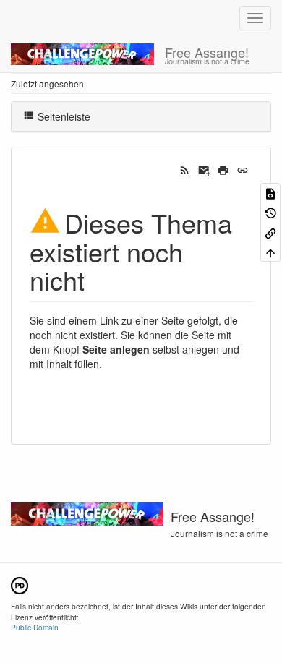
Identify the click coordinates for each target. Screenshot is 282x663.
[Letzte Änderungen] (185, 169)
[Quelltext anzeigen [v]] (270, 193)
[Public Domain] (19, 584)
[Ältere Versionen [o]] (270, 212)
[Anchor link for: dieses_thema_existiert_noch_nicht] (98, 279)
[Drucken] (223, 169)
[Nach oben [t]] (270, 252)
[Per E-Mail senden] (204, 169)
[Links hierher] (270, 232)
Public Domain (35, 627)
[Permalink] (242, 169)
